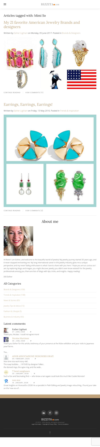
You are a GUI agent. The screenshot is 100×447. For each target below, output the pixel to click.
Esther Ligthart (21, 33)
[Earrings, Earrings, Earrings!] (50, 160)
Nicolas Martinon (20, 338)
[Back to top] (50, 433)
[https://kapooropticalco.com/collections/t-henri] (6, 372)
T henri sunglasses (21, 371)
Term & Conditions (63, 424)
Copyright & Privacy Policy (50, 424)
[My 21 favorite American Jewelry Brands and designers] (50, 62)
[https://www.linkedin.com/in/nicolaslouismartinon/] (6, 339)
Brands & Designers (71, 33)
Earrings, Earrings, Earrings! (28, 104)
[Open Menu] (5, 4)
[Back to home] (50, 4)
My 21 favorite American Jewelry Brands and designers (42, 24)
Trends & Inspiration (69, 110)
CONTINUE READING (12, 93)
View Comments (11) (34, 93)
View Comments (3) (34, 211)
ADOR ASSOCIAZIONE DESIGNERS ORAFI (33, 356)
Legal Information (36, 424)
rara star (16, 380)
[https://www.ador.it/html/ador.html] (6, 357)
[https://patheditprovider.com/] (6, 381)
